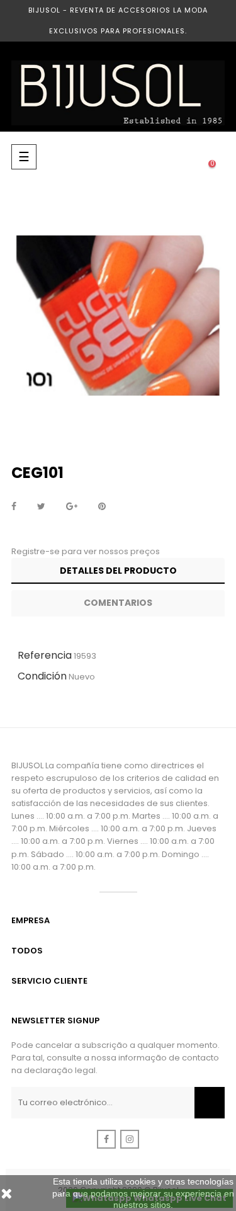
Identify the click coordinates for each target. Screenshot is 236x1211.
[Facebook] (106, 1139)
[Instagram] (129, 1139)
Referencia (45, 655)
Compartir (13, 507)
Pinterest (102, 507)
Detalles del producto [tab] (118, 570)
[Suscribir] (209, 1102)
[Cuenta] (161, 157)
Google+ (71, 507)
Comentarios (118, 602)
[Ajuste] (186, 157)
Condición (42, 676)
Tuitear (41, 507)
